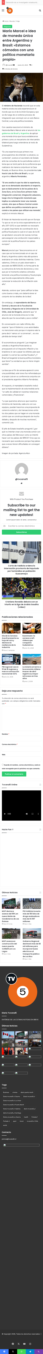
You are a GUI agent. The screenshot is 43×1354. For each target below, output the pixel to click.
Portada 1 (35, 1117)
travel (22, 1121)
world (5, 1125)
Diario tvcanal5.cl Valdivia (11, 1109)
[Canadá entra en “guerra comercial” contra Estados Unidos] (8, 1034)
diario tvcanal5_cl (29, 1109)
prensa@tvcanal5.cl (9, 1139)
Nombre (5, 734)
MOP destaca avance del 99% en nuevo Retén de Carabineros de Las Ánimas (10, 916)
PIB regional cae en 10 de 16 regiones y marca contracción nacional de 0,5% (10, 670)
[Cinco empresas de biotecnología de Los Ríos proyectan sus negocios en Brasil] (8, 1059)
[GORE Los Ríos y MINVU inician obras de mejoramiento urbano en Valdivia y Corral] (8, 1075)
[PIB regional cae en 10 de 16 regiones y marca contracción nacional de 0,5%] (11, 659)
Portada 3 (6, 1121)
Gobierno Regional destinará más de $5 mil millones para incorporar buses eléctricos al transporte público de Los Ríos (32, 949)
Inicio (6, 21)
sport (14, 1121)
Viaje (18, 21)
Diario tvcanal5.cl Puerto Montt (13, 1105)
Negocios (7, 26)
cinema (14, 1092)
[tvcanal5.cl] (9, 10)
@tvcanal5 (9, 65)
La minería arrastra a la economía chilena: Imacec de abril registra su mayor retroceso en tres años (31, 673)
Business (6, 1092)
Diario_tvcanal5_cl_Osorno (12, 1117)
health (26, 1117)
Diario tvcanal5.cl (29, 1096)
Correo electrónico (10, 744)
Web (3, 755)
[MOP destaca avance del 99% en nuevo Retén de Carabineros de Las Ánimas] (11, 903)
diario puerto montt (27, 1092)
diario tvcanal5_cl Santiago (12, 1113)
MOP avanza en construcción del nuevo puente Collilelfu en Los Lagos (9, 946)
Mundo (12, 21)
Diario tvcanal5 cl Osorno (11, 1096)
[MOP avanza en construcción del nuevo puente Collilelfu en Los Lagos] (11, 933)
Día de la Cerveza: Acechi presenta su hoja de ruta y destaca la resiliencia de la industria (10, 642)
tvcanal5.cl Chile (32, 1121)
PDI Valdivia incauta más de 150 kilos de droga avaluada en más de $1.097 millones (31, 916)
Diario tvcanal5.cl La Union (12, 1100)
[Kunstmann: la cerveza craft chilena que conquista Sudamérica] (31, 628)
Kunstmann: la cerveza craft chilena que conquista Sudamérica (28, 640)
